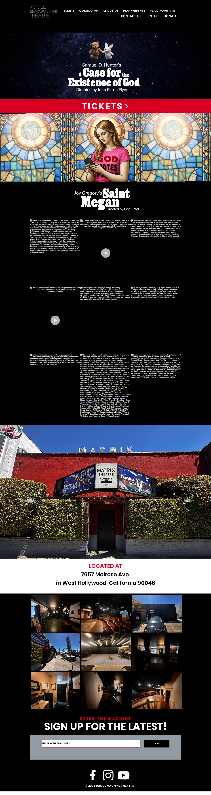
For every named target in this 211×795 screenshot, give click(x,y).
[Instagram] (108, 775)
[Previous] (17, 66)
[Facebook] (92, 775)
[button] (88, 10)
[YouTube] (123, 775)
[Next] (194, 66)
